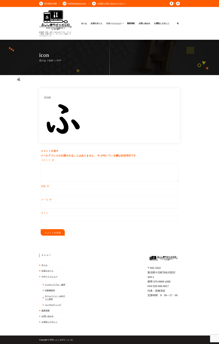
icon (51, 60)
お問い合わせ (144, 23)
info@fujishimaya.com (77, 4)
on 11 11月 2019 (59, 85)
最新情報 (131, 23)
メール (46, 199)
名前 (45, 186)
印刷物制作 (50, 290)
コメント (47, 160)
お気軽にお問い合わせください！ (111, 4)
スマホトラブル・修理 (55, 284)
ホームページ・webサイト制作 (55, 297)
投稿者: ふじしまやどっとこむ (82, 85)
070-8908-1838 (50, 4)
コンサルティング (53, 305)
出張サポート (96, 23)
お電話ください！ (162, 23)
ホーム (84, 23)
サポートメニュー (114, 23)
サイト (44, 213)
